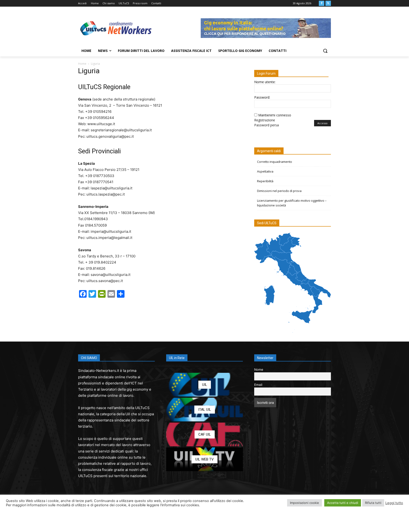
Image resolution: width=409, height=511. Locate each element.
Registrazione (264, 120)
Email (258, 385)
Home (82, 64)
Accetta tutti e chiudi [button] (342, 503)
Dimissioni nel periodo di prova (279, 191)
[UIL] (204, 385)
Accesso (322, 123)
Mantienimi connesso (274, 115)
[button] (325, 50)
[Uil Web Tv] (204, 459)
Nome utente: (265, 82)
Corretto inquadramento (274, 162)
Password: (262, 97)
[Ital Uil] (204, 409)
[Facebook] (321, 3)
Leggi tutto (394, 503)
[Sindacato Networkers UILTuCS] (116, 28)
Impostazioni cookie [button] (304, 503)
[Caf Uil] (204, 434)
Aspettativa (265, 171)
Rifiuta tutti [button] (373, 503)
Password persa (266, 125)
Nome (258, 369)
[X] (328, 3)
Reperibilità (265, 181)
